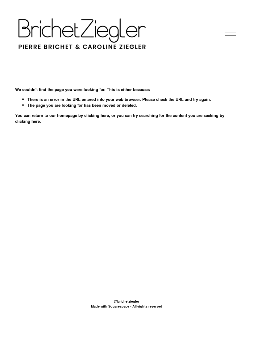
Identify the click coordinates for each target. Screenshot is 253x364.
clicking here (96, 115)
